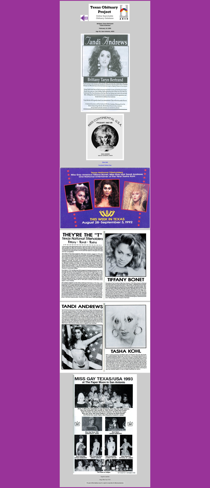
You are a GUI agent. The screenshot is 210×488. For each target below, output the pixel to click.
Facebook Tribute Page (105, 165)
